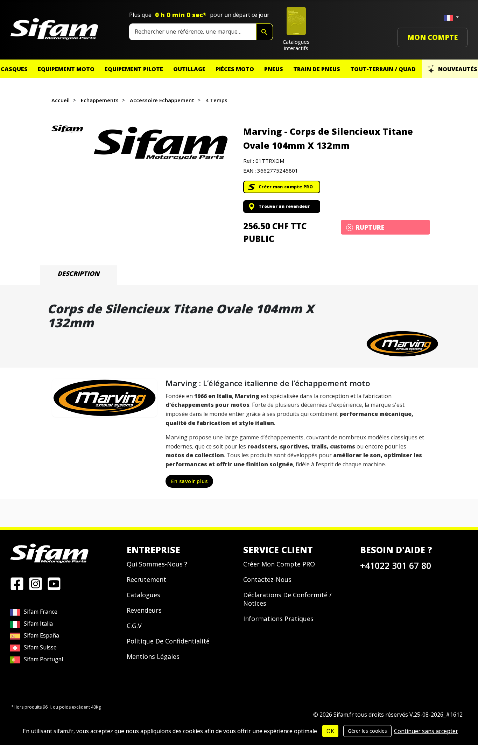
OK (330, 731)
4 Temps (216, 100)
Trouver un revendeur (284, 206)
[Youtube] (54, 583)
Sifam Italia (38, 623)
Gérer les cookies (367, 730)
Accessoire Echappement (162, 100)
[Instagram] (35, 583)
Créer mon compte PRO (286, 187)
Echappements (100, 100)
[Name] (264, 31)
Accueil (60, 100)
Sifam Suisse (40, 647)
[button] (160, 143)
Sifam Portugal (43, 659)
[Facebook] (17, 583)
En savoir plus (189, 481)
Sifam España (41, 635)
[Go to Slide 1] (67, 128)
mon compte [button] (432, 37)
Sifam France (40, 611)
